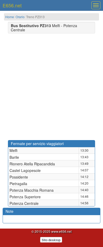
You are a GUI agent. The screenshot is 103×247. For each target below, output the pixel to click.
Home (9, 16)
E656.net (12, 5)
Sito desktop (51, 240)
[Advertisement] (51, 86)
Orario (20, 16)
